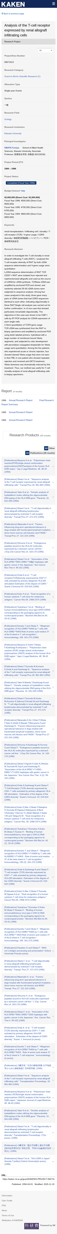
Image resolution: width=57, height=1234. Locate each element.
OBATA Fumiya (11, 148)
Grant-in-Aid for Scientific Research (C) (22, 76)
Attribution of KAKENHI (12, 1220)
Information (7, 1195)
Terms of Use (8, 1215)
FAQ (4, 1205)
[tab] (30, 435)
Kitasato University (12, 133)
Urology (8, 119)
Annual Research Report (20, 400)
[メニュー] (53, 3)
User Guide (7, 1200)
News (4, 1210)
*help (23, 191)
